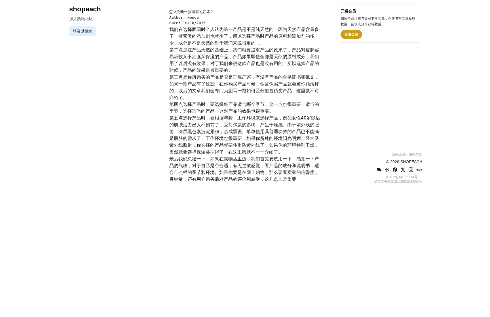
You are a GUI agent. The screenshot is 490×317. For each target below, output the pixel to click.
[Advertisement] (379, 96)
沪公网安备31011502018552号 (398, 182)
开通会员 (351, 34)
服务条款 (415, 154)
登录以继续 (82, 31)
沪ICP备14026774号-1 (403, 177)
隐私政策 (399, 154)
